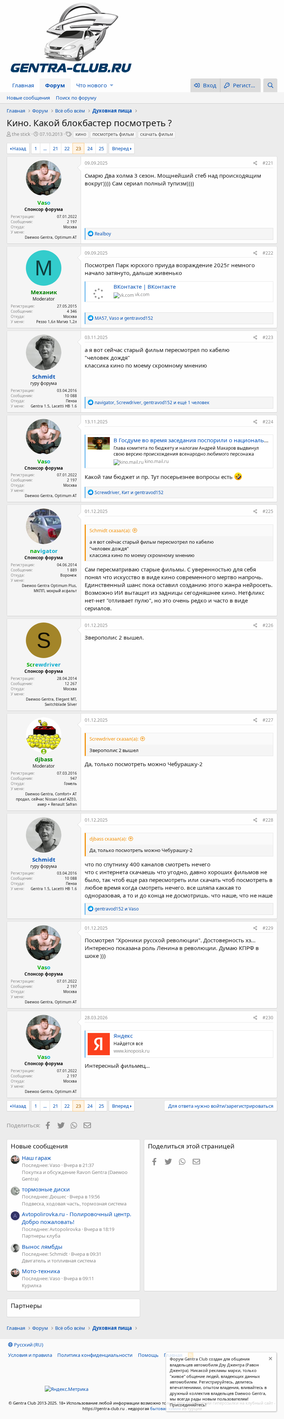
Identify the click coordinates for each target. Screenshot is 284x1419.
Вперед (120, 148)
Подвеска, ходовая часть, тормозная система (74, 1203)
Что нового (91, 85)
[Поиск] (270, 85)
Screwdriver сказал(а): (113, 738)
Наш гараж (36, 1157)
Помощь (148, 1355)
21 (55, 148)
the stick (21, 134)
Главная (23, 85)
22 (67, 148)
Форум (55, 85)
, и (124, 318)
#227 (268, 720)
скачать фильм (156, 134)
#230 (268, 1017)
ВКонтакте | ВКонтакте (145, 286)
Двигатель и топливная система (59, 1260)
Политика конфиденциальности (94, 1355)
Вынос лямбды (42, 1246)
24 (89, 148)
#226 (268, 625)
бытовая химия (165, 1408)
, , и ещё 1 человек (152, 402)
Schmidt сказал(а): (110, 530)
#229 (268, 928)
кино (80, 134)
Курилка (31, 1285)
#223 (268, 337)
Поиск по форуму (76, 97)
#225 (268, 511)
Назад (19, 148)
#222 (268, 253)
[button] (111, 85)
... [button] (45, 148)
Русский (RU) (28, 1344)
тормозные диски (46, 1189)
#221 (268, 163)
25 (101, 148)
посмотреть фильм (113, 134)
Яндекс (123, 1035)
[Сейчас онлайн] (43, 751)
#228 (268, 820)
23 (78, 148)
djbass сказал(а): (107, 838)
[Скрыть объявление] (270, 1359)
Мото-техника (41, 1271)
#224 (268, 422)
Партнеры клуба (41, 1235)
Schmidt (43, 376)
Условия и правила (30, 1355)
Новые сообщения (28, 97)
